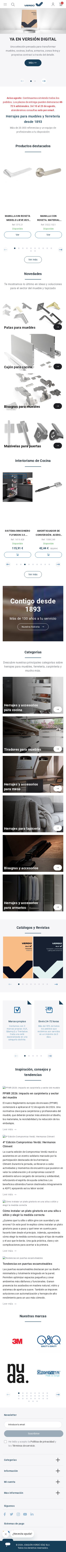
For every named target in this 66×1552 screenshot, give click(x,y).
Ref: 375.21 (17, 225)
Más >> (33, 62)
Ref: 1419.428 (17, 539)
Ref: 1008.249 (48, 539)
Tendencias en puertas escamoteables (27, 1263)
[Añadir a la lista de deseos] (16, 210)
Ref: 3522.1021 (48, 225)
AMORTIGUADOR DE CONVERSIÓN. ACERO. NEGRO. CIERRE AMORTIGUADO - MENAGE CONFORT (48, 533)
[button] (22, 81)
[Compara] (20, 210)
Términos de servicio (23, 1445)
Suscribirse (33, 1433)
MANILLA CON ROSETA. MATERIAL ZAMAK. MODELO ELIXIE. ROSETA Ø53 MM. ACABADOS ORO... (48, 218)
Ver (17, 234)
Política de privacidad (42, 1441)
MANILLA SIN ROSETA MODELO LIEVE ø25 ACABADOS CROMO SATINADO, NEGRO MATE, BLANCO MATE (17, 218)
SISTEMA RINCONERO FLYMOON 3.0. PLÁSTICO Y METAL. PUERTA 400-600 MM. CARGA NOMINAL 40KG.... (17, 533)
